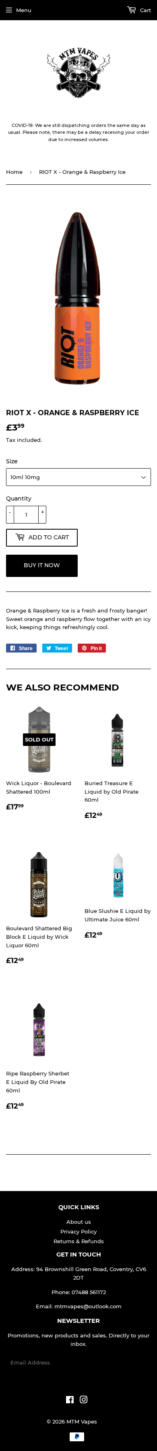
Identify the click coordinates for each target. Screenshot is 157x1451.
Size (12, 461)
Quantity (18, 498)
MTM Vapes (81, 1421)
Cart (144, 10)
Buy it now (42, 565)
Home (14, 172)
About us (78, 1222)
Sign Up (135, 1363)
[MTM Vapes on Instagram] (84, 1401)
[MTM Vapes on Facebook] (70, 1401)
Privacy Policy (78, 1231)
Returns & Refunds (79, 1241)
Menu (23, 10)
